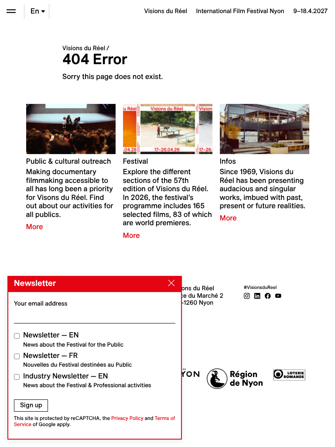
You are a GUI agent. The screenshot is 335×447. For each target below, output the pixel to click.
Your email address (41, 303)
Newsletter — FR (77, 360)
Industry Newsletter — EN (87, 380)
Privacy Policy (127, 418)
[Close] (170, 283)
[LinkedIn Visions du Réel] (257, 295)
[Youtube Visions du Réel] (278, 295)
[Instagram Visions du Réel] (247, 295)
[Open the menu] (11, 11)
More (34, 227)
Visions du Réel (83, 48)
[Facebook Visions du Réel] (268, 295)
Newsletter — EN (73, 339)
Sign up (31, 405)
